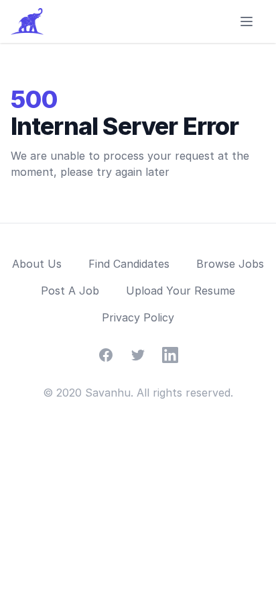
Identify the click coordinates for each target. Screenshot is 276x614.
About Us (37, 263)
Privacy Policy (138, 317)
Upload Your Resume (180, 290)
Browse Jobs (230, 263)
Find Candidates (128, 263)
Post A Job (70, 290)
